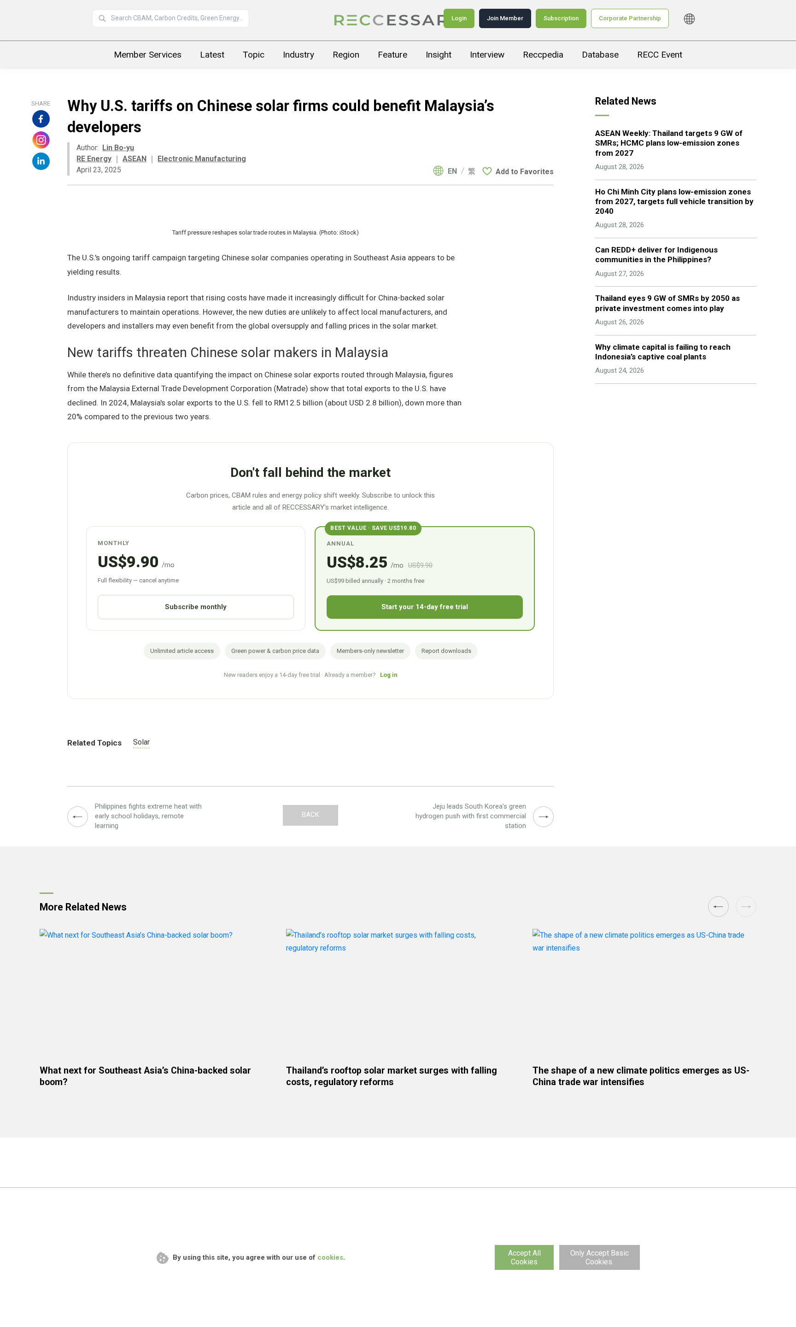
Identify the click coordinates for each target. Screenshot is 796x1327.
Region (346, 54)
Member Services (147, 54)
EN (452, 171)
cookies (330, 1257)
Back (310, 814)
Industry (298, 54)
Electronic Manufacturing (202, 158)
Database (600, 54)
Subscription (561, 18)
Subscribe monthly (196, 607)
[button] (746, 906)
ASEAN (134, 158)
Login (459, 18)
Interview (487, 54)
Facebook (41, 119)
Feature (392, 54)
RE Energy (93, 158)
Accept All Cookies (524, 1257)
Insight (438, 54)
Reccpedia (543, 54)
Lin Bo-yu (118, 147)
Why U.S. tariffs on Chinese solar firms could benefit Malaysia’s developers (398, 20)
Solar (141, 742)
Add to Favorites (525, 171)
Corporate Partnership (630, 18)
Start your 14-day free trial (424, 607)
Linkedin (41, 161)
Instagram (41, 140)
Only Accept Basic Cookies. (599, 1257)
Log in (389, 674)
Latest (212, 54)
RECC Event (659, 54)
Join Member (505, 18)
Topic (253, 54)
